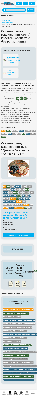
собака (29, 186)
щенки (22, 198)
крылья (33, 133)
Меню (33, 393)
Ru (19, 3)
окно (12, 186)
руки (14, 133)
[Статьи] (21, 392)
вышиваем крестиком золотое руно (17, 327)
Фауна (27, 189)
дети (8, 186)
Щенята (25, 204)
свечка (3, 136)
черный (19, 201)
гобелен (28, 130)
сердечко (18, 186)
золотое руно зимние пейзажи (15, 348)
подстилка (12, 201)
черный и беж (18, 207)
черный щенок (17, 204)
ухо (30, 195)
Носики (5, 207)
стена (14, 195)
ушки (31, 204)
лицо (27, 133)
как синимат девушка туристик (15, 313)
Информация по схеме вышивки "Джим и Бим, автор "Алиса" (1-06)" (16, 215)
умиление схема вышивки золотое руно (19, 320)
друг (23, 201)
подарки (4, 133)
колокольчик (7, 195)
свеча (19, 133)
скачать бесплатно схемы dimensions (18, 309)
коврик (5, 201)
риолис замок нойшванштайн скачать (18, 376)
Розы (10, 192)
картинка (6, 198)
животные (6, 189)
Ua (25, 3)
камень (15, 192)
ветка (34, 130)
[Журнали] (10, 392)
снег (17, 189)
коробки (15, 130)
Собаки (5, 192)
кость (19, 195)
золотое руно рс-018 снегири (14, 330)
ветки (3, 130)
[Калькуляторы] (15, 392)
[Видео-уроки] (4, 392)
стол (20, 192)
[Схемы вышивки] (27, 392)
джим (29, 207)
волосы (21, 130)
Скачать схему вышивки (18, 235)
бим (25, 207)
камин (22, 189)
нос (23, 195)
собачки (12, 198)
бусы (9, 133)
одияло (27, 198)
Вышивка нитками (7, 22)
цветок (8, 130)
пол (17, 198)
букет (24, 186)
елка (23, 133)
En (32, 3)
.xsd (14, 220)
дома (31, 192)
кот (4, 186)
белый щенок (7, 204)
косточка (26, 192)
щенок (13, 189)
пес (27, 195)
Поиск (30, 10)
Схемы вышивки (6, 20)
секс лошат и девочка (12, 316)
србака (11, 207)
